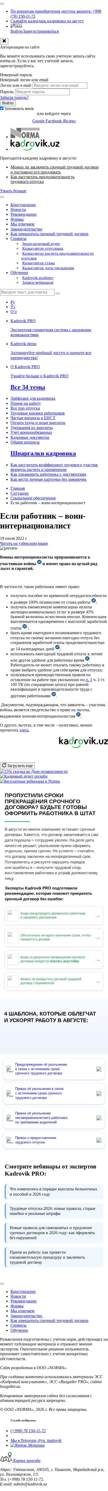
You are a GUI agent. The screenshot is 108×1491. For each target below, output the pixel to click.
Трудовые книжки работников (37, 413)
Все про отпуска (25, 408)
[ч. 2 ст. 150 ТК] (57, 649)
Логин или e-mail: (16, 85)
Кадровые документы (29, 437)
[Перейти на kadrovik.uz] (35, 149)
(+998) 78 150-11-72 (28, 1431)
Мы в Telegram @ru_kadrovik (35, 1440)
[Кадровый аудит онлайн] (23, 776)
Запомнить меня (19, 108)
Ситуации (19, 493)
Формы (17, 219)
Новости (18, 209)
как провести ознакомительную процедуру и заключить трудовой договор (47, 1257)
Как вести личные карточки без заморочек (48, 479)
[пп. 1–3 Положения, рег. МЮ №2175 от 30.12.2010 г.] (25, 628)
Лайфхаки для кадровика (32, 398)
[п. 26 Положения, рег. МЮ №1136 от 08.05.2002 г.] (93, 602)
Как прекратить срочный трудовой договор (49, 234)
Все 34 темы (27, 387)
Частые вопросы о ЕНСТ (32, 418)
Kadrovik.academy (37, 278)
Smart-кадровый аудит (41, 244)
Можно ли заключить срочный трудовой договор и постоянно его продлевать (54, 169)
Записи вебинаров (37, 282)
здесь (24, 730)
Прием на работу (25, 403)
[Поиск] (58, 293)
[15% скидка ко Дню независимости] (34, 771)
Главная (17, 488)
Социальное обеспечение (33, 498)
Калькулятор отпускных (42, 248)
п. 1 (89, 679)
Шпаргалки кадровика (43, 453)
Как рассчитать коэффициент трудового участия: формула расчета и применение (54, 467)
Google (39, 121)
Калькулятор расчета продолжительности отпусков (57, 255)
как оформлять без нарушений (52, 1232)
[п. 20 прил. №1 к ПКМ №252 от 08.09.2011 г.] (78, 716)
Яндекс (69, 121)
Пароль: (7, 91)
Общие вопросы (25, 442)
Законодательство (26, 229)
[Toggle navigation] (2, 3)
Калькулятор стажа (38, 263)
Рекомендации (23, 214)
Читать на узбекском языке (24, 543)
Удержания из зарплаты (31, 427)
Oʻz (13, 311)
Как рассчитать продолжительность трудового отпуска (42, 179)
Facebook (54, 121)
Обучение (19, 272)
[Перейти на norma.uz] (25, 136)
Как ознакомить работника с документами (48, 474)
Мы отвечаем (22, 224)
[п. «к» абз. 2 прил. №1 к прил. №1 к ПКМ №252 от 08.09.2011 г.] (39, 563)
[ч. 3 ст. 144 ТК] (87, 660)
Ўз (12, 307)
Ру (12, 302)
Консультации (23, 205)
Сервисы (18, 238)
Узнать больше (13, 191)
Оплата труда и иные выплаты (37, 422)
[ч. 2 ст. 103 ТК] (54, 696)
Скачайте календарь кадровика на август (47, 21)
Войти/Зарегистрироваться (34, 31)
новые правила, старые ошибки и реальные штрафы (52, 1211)
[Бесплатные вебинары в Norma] (30, 781)
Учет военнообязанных (31, 432)
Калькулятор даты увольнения (48, 268)
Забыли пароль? (14, 97)
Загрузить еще (19, 765)
